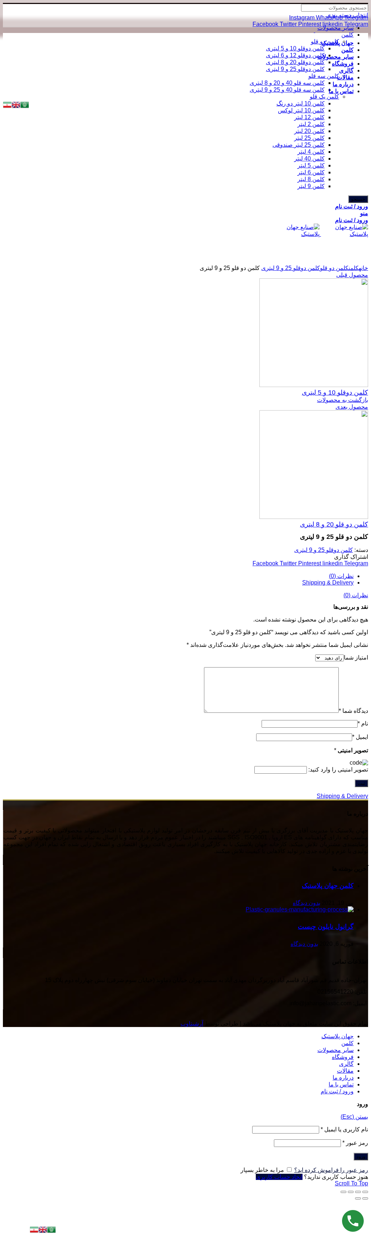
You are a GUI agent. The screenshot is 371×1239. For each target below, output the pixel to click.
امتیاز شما (356, 657)
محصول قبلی (352, 275)
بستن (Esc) (354, 1117)
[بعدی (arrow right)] (358, 1198)
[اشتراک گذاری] (358, 1192)
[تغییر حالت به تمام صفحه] (351, 1192)
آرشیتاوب (191, 1023)
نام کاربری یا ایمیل (344, 1129)
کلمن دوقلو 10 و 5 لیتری (335, 392)
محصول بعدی (351, 407)
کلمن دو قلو (334, 268)
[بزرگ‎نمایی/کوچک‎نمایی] (343, 1192)
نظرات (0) (341, 576)
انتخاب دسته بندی (347, 15)
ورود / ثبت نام (337, 1091)
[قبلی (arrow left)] (365, 1198)
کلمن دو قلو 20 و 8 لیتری (334, 524)
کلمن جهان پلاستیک (328, 885)
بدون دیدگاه (306, 903)
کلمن (354, 268)
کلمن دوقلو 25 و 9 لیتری (290, 268)
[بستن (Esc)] (365, 1192)
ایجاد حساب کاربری (279, 1177)
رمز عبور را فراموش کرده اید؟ (331, 1170)
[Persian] (34, 1232)
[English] (42, 1232)
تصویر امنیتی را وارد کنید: (338, 769)
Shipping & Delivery (328, 582)
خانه (363, 268)
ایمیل (360, 737)
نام (363, 723)
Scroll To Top (351, 1183)
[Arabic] (51, 1232)
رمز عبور (355, 1143)
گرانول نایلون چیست (326, 926)
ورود (361, 1156)
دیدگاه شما (353, 711)
